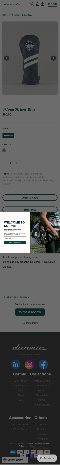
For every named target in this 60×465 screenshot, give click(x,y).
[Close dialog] (59, 213)
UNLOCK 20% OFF (15, 242)
